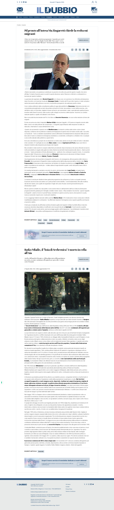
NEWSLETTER (20, 12)
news (39, 220)
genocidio (40, 451)
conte (45, 220)
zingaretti (49, 223)
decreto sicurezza (54, 220)
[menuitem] (20, 17)
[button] (93, 2)
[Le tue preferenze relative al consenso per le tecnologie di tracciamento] (1, 382)
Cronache (24, 25)
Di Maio (63, 220)
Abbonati (94, 12)
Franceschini (71, 220)
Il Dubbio (19, 25)
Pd (78, 220)
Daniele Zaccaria (83, 259)
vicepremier (41, 223)
